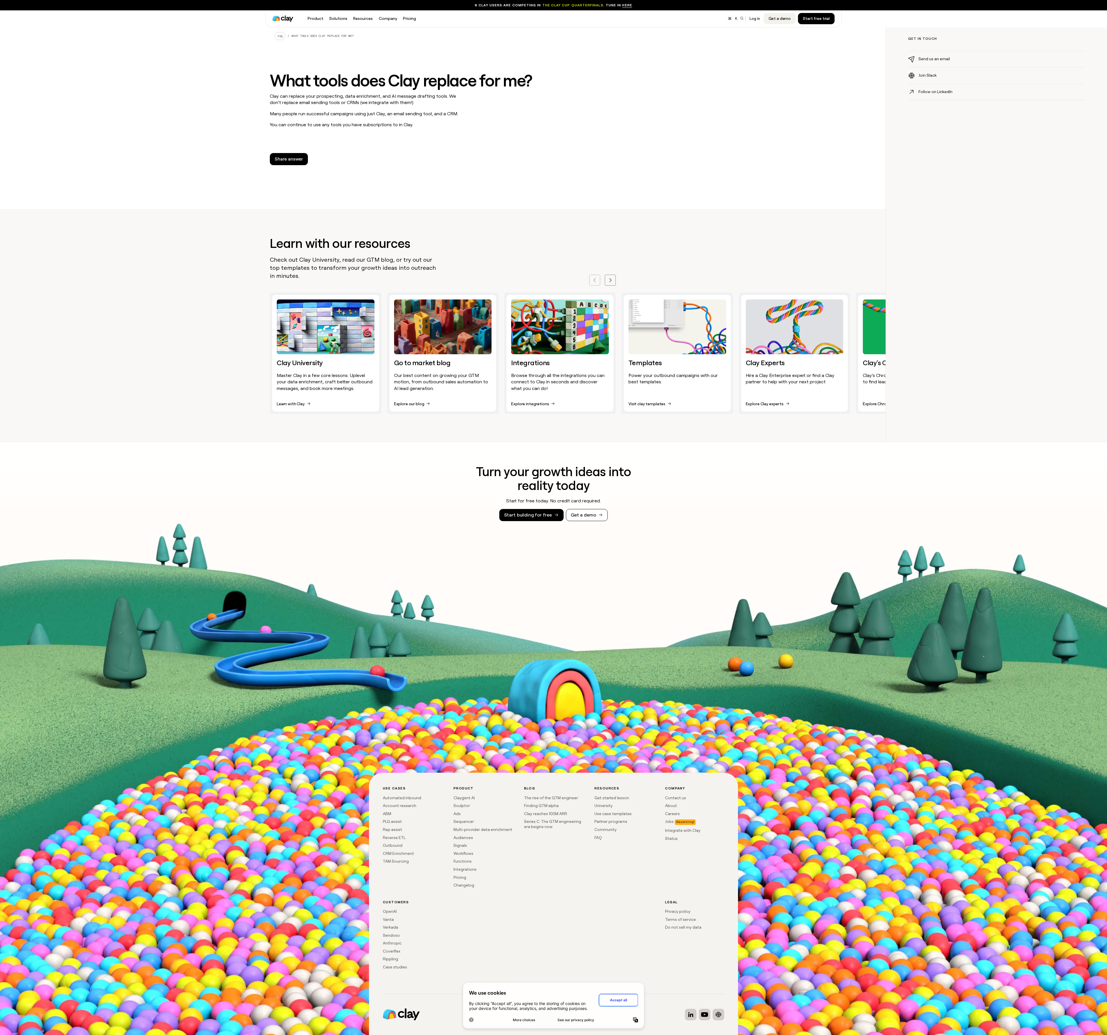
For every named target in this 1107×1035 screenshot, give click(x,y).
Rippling (390, 959)
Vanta (388, 919)
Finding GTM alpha (541, 805)
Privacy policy (677, 911)
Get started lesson (611, 797)
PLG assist (392, 821)
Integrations (465, 869)
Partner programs (610, 821)
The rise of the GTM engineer (551, 797)
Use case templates (613, 813)
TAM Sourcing (396, 861)
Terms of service (680, 919)
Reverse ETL (394, 837)
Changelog (463, 885)
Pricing (459, 877)
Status (671, 838)
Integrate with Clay (683, 830)
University (603, 805)
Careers (672, 813)
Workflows (463, 853)
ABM (387, 813)
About (671, 805)
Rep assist (392, 829)
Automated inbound (402, 797)
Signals (460, 845)
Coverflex (391, 951)
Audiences (463, 837)
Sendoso (391, 935)
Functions (462, 861)
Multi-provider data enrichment (482, 829)
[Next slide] (610, 280)
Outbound (392, 845)
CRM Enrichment (398, 853)
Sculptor (461, 805)
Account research (399, 805)
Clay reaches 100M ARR (545, 813)
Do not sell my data (683, 927)
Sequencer (463, 821)
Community (605, 829)
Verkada (390, 927)
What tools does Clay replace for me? (322, 35)
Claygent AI (464, 797)
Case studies (395, 967)
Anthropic (392, 943)
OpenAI (390, 911)
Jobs (669, 821)
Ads (457, 813)
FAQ (280, 36)
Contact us (675, 797)
